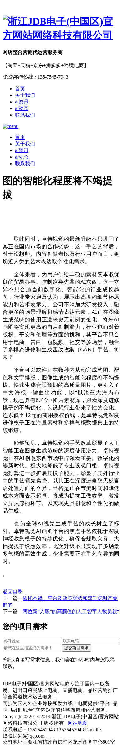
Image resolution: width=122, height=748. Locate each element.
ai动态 (21, 108)
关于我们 (25, 95)
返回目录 (13, 591)
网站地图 (78, 723)
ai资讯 (21, 101)
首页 (20, 88)
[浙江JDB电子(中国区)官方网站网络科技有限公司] (61, 28)
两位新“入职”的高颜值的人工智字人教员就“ (71, 611)
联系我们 (25, 115)
